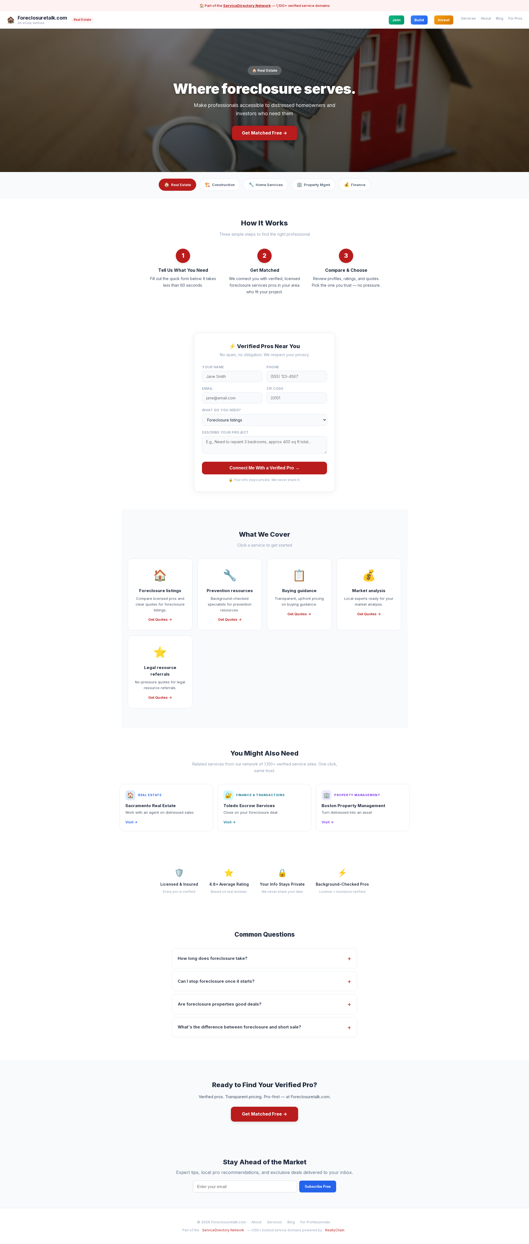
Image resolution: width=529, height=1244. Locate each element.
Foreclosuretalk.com (42, 18)
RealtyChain (334, 1230)
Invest (444, 19)
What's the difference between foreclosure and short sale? (239, 1027)
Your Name (213, 367)
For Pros (515, 18)
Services (468, 18)
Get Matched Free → (264, 133)
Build (419, 19)
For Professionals (315, 1222)
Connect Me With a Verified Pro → (264, 468)
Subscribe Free (318, 1186)
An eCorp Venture (31, 23)
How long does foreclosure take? (212, 958)
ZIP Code (274, 388)
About (486, 18)
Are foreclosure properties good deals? (219, 1004)
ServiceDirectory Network (247, 5)
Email (207, 388)
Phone (272, 367)
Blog (499, 18)
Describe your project (225, 432)
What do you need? (221, 410)
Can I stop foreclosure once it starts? (216, 981)
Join (396, 19)
